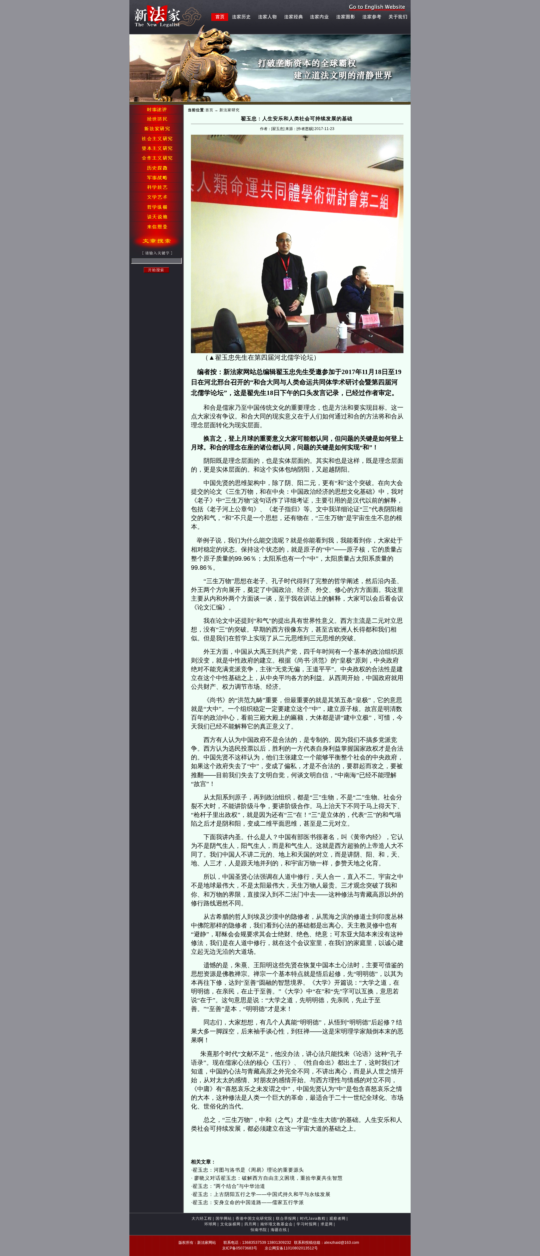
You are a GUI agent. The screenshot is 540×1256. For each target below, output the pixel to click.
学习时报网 (307, 1224)
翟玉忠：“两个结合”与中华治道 (228, 1186)
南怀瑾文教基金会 (276, 1224)
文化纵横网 (230, 1224)
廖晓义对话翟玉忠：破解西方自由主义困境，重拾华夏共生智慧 (267, 1178)
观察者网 (337, 1218)
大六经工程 (202, 1218)
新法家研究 (229, 110)
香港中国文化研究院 (254, 1218)
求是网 (327, 1224)
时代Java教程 (313, 1218)
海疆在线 (279, 1230)
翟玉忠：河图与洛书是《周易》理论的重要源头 (248, 1170)
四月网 (250, 1224)
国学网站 (224, 1218)
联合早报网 (286, 1218)
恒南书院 (259, 1230)
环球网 (210, 1224)
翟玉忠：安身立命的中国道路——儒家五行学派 (248, 1202)
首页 (209, 110)
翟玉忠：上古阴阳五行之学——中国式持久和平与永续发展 (261, 1194)
